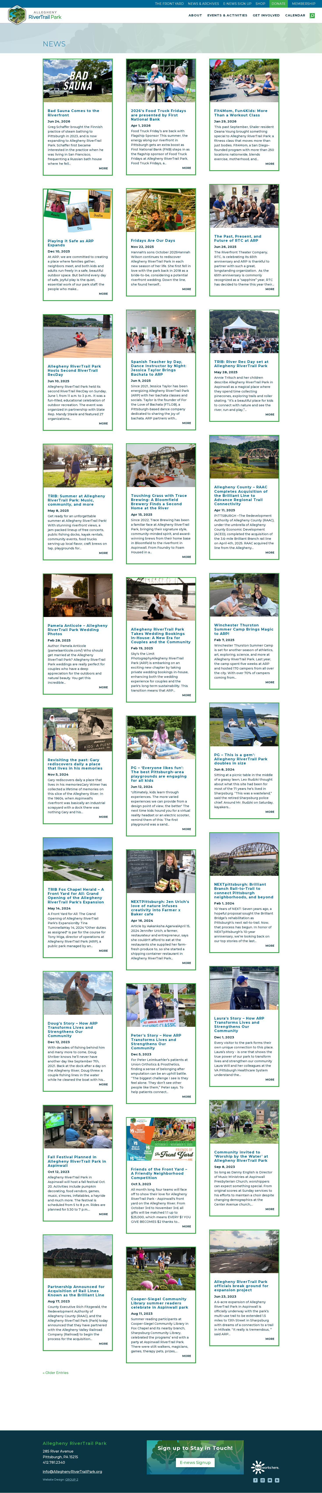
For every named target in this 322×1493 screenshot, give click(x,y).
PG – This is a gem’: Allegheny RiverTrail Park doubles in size (240, 759)
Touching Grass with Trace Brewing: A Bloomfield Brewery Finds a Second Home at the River (159, 502)
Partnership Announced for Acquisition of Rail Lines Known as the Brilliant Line (76, 1291)
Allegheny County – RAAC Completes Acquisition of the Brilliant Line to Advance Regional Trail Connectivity (241, 495)
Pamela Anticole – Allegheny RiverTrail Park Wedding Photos (78, 630)
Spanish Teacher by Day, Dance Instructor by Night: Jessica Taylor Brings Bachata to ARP (158, 368)
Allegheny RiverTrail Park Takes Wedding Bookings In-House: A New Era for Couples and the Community (161, 635)
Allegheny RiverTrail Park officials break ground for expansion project (241, 1286)
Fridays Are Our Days (153, 240)
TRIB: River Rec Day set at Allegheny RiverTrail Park (241, 364)
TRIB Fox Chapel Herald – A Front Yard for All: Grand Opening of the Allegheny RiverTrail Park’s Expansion (76, 895)
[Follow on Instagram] (262, 1480)
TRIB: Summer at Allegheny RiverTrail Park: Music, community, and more (76, 500)
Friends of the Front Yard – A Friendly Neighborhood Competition (159, 1173)
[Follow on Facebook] (255, 1480)
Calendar (295, 15)
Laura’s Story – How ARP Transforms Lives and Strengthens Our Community (239, 1024)
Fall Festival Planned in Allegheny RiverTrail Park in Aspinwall (77, 1161)
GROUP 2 (71, 1479)
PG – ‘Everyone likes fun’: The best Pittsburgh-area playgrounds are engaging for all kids (159, 774)
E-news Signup (195, 1462)
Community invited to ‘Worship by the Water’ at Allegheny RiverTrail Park (241, 1156)
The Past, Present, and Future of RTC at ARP (238, 238)
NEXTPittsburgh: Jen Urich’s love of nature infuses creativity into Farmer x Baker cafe (160, 908)
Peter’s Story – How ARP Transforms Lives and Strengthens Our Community (156, 1041)
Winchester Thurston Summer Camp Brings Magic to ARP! (244, 629)
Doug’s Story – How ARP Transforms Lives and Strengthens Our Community (73, 1029)
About (195, 15)
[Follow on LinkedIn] (277, 1480)
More (103, 168)
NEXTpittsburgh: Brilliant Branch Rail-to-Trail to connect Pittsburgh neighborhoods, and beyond (244, 890)
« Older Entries (56, 1373)
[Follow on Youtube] (270, 1480)
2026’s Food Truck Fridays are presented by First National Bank (158, 115)
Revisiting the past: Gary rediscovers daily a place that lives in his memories (75, 764)
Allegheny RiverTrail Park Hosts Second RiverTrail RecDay (74, 370)
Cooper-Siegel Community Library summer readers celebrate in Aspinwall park (159, 1303)
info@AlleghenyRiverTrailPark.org (72, 1472)
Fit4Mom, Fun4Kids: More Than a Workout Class (241, 113)
